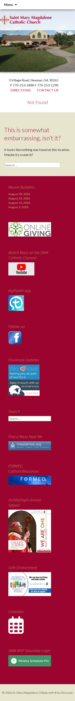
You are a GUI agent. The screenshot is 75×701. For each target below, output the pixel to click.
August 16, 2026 (19, 202)
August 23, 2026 (19, 198)
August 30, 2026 (19, 194)
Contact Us (47, 90)
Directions (20, 90)
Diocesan (67, 692)
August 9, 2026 (18, 207)
